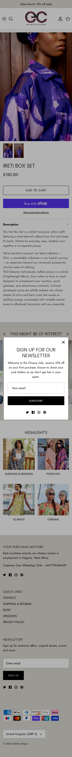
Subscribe (36, 401)
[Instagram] (38, 412)
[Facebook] (33, 412)
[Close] (63, 342)
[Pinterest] (44, 412)
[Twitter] (27, 412)
